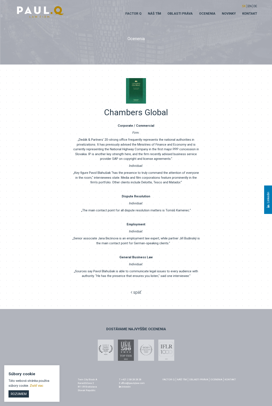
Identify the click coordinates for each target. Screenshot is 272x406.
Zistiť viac (36, 386)
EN (250, 6)
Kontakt (249, 13)
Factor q (133, 13)
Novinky (229, 13)
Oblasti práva (180, 13)
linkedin (126, 386)
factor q (169, 379)
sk (244, 6)
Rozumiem (19, 394)
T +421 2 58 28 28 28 (130, 379)
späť (136, 292)
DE (255, 6)
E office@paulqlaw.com (132, 383)
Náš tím (154, 13)
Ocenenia (207, 13)
